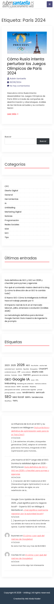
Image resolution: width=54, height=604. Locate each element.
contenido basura (10, 372)
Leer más (11, 113)
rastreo (18, 393)
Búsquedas (34, 369)
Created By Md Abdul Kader (27, 598)
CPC (7, 186)
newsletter (25, 387)
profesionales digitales (28, 390)
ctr (18, 371)
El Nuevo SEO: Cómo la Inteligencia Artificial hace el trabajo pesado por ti (26, 299)
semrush (40, 392)
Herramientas (11, 199)
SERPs (28, 397)
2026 (21, 365)
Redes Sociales (12, 224)
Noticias (8, 216)
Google (18, 379)
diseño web (37, 371)
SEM (7, 228)
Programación (12, 220)
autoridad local (10, 369)
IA (6, 203)
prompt (39, 390)
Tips (7, 237)
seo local (18, 397)
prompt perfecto (10, 393)
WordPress (8, 401)
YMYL (15, 400)
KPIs (37, 380)
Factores (14, 375)
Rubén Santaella (18, 78)
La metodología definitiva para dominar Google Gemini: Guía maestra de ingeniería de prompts (26, 318)
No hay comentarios (20, 85)
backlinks (19, 369)
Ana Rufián (34, 365)
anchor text (43, 365)
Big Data (26, 369)
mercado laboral (10, 387)
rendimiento (28, 392)
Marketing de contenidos (25, 384)
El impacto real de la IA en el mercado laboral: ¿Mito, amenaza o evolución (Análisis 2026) (26, 308)
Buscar (8, 136)
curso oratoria (26, 372)
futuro (20, 375)
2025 (13, 365)
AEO (28, 365)
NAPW (19, 387)
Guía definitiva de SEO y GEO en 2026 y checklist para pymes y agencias (24, 282)
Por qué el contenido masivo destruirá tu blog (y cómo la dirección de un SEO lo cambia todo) (27, 290)
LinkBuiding (10, 207)
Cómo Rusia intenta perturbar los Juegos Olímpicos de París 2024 (26, 66)
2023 (7, 365)
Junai (33, 380)
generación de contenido (40, 375)
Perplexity (33, 387)
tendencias (37, 397)
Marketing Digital (13, 211)
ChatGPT (43, 368)
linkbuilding (10, 383)
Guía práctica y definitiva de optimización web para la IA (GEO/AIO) (30, 431)
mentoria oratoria (40, 384)
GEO (8, 379)
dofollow (7, 375)
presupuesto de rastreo (12, 390)
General (9, 194)
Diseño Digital (11, 190)
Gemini (27, 375)
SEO (7, 233)
